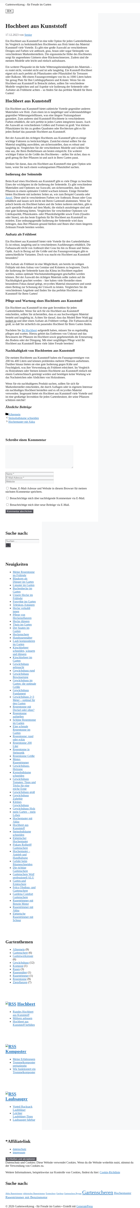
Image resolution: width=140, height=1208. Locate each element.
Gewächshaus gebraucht (21, 665)
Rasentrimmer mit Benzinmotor (26, 1197)
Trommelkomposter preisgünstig (24, 1064)
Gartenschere (20, 952)
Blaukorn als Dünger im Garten (23, 580)
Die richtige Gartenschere (20, 869)
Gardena (59, 1193)
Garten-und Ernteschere (19, 882)
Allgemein (14, 414)
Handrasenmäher (22, 637)
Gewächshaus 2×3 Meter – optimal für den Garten (24, 700)
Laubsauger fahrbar (24, 1119)
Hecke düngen (21, 621)
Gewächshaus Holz (24, 808)
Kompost (18, 965)
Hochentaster (122, 1193)
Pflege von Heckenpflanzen (22, 616)
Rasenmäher (20, 972)
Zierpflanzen (20, 982)
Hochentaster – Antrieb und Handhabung (21, 854)
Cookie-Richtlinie (110, 1172)
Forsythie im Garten (24, 601)
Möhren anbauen (22, 1018)
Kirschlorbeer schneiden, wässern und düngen (24, 651)
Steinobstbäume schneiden (23, 418)
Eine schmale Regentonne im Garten (21, 730)
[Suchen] (8, 545)
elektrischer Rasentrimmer (34, 1193)
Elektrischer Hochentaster (20, 840)
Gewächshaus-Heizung (21, 767)
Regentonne (20, 979)
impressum (19, 1152)
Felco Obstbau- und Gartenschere (24, 889)
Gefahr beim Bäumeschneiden (22, 863)
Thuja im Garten (22, 624)
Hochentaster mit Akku (21, 421)
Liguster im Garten (23, 585)
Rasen (16, 969)
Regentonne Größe (24, 756)
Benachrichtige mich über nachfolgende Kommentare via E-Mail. (47, 498)
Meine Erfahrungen (24, 1059)
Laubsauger (16, 1098)
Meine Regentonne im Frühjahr (24, 573)
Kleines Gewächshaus (21, 803)
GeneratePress (84, 1206)
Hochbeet (26, 1004)
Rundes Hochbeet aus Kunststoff (23, 1013)
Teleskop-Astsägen (24, 604)
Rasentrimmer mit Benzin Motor (23, 902)
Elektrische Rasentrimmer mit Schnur (23, 917)
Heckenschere (21, 634)
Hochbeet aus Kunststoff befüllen (24, 1023)
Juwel (8, 197)
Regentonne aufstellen (20, 715)
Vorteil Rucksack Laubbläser (22, 1108)
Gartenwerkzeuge (23, 956)
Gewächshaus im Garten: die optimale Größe (24, 684)
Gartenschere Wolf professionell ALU (23, 876)
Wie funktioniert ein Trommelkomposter (24, 1070)
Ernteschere (51, 1193)
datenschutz (19, 1149)
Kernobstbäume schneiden (22, 774)
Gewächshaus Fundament (21, 692)
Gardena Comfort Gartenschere (23, 895)
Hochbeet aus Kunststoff (20, 826)
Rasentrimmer (21, 975)
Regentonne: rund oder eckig (23, 738)
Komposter (15, 1051)
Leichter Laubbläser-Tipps (23, 1115)
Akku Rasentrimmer (13, 1193)
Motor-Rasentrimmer (21, 761)
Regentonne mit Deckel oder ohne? (23, 708)
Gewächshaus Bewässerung (21, 675)
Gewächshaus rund (24, 670)
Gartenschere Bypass (72, 1193)
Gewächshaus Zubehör (21, 797)
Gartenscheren (97, 1192)
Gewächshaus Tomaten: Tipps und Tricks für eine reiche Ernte (24, 783)
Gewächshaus (21, 962)
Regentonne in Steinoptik (21, 751)
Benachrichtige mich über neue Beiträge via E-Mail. (40, 504)
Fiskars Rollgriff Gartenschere (22, 846)
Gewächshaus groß (24, 792)
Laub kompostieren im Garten (24, 642)
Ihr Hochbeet (29, 330)
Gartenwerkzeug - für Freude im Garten (28, 4)
